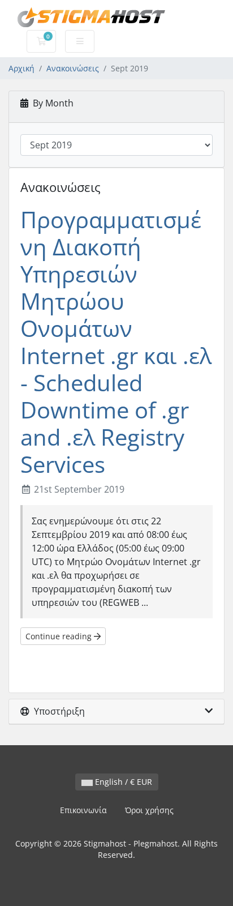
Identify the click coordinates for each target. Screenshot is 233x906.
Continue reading (59, 636)
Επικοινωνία (83, 810)
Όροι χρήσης (149, 810)
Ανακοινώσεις (72, 68)
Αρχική (21, 68)
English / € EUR (122, 781)
